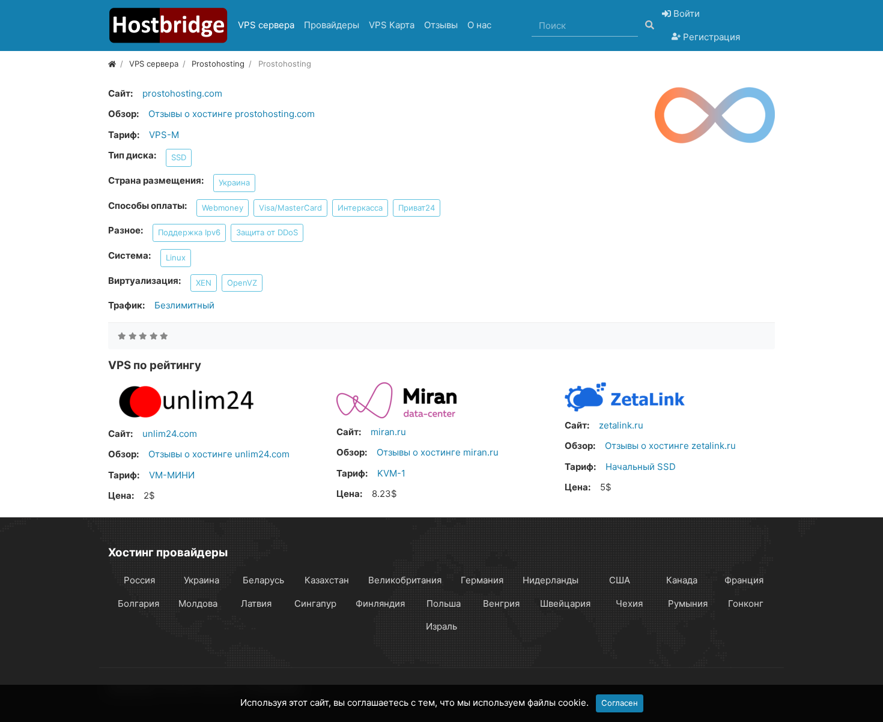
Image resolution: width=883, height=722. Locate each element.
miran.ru (388, 432)
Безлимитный (184, 305)
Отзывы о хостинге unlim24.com (219, 454)
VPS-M (164, 134)
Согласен (619, 703)
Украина (234, 182)
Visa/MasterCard (290, 207)
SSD (178, 157)
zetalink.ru (621, 425)
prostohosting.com (182, 93)
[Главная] (112, 63)
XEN (203, 282)
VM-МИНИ (172, 475)
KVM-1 (391, 473)
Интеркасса (360, 207)
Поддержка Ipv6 (189, 232)
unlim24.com (169, 433)
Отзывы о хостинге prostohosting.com (231, 113)
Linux (176, 257)
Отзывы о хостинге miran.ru (438, 452)
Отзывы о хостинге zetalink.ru (670, 445)
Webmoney (222, 207)
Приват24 (416, 207)
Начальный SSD (640, 466)
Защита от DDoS (267, 232)
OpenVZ (242, 282)
